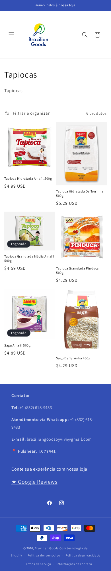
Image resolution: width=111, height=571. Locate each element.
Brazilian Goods (47, 548)
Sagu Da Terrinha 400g (73, 358)
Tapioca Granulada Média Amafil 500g (29, 258)
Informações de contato (74, 564)
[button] (11, 35)
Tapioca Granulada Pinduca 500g (77, 270)
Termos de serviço (37, 564)
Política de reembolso (44, 555)
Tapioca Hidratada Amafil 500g (28, 178)
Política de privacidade (82, 555)
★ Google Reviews (34, 481)
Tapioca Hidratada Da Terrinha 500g (79, 193)
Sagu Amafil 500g (17, 345)
